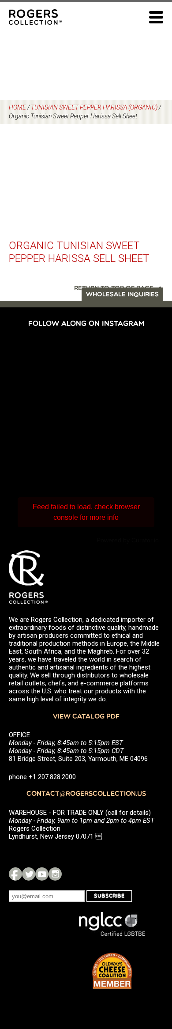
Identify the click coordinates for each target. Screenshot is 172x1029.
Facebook (15, 874)
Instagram (55, 874)
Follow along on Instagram (86, 324)
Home (17, 107)
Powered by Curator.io (128, 540)
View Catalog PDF (86, 717)
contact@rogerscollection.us (86, 794)
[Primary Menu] (156, 17)
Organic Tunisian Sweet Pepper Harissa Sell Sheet (79, 252)
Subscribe (109, 896)
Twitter (28, 874)
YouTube (42, 874)
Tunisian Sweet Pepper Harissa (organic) (94, 107)
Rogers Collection (35, 16)
